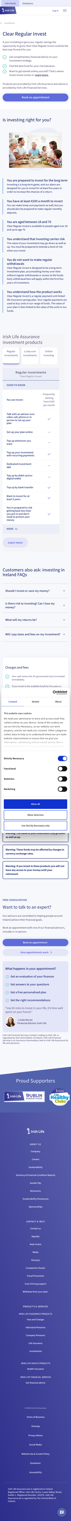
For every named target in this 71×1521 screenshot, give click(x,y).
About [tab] (58, 701)
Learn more (15, 542)
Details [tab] (35, 701)
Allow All (35, 804)
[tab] (10, 3)
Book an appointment (35, 942)
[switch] (62, 768)
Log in (55, 10)
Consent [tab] (12, 701)
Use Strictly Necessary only (35, 825)
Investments (9, 23)
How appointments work (34, 952)
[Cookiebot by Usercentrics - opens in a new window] (52, 692)
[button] (8, 10)
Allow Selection (35, 814)
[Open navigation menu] (64, 10)
